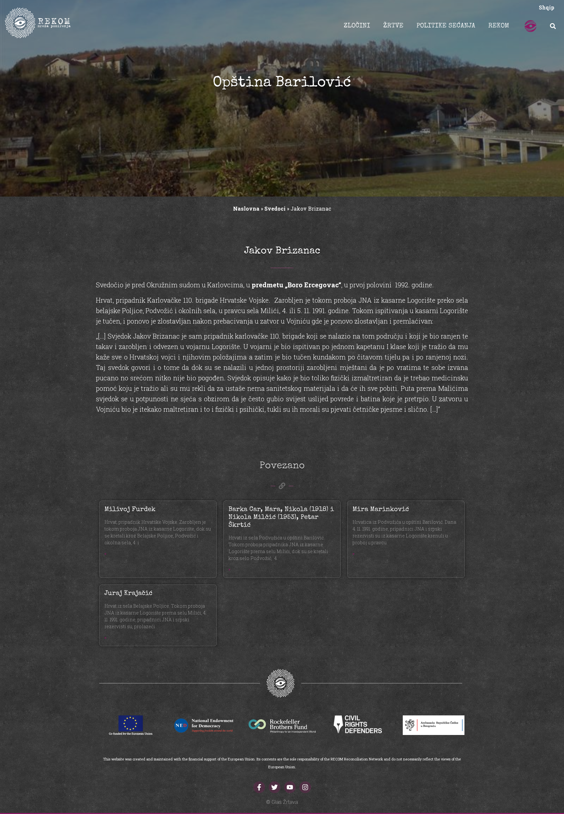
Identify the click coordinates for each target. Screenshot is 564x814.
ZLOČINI (357, 26)
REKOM (498, 26)
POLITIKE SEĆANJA (445, 26)
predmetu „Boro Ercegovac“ (295, 284)
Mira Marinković (380, 509)
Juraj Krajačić (128, 593)
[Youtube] (290, 787)
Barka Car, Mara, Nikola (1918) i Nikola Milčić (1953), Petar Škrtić (281, 517)
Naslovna (246, 208)
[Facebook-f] (259, 787)
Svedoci (275, 208)
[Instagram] (305, 787)
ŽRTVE (393, 26)
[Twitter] (274, 787)
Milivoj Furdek (129, 509)
